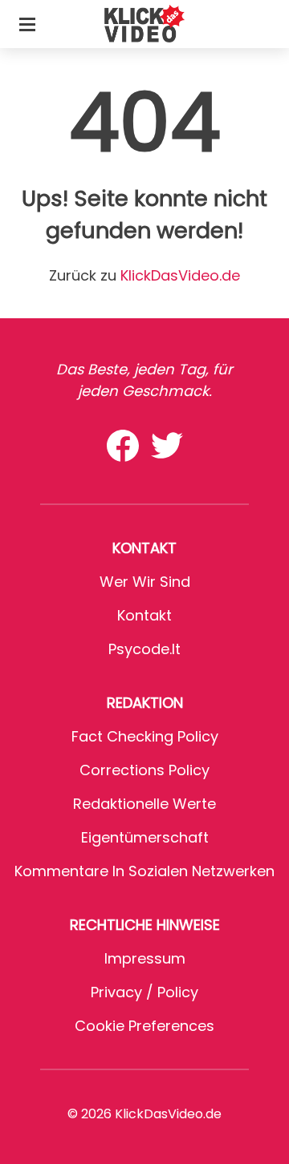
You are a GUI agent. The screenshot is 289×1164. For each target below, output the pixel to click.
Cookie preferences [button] (144, 1026)
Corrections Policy (144, 770)
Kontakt (144, 615)
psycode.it (144, 649)
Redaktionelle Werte (144, 804)
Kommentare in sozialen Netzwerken (144, 871)
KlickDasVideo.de (180, 275)
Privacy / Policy (144, 992)
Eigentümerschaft (145, 837)
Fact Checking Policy (144, 736)
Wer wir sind (145, 582)
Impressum (144, 958)
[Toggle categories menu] (27, 24)
